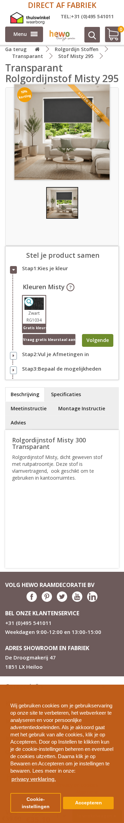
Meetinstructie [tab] (28, 408)
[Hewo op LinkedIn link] (92, 600)
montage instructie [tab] (81, 408)
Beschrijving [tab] (25, 394)
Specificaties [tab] (66, 394)
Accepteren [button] (88, 802)
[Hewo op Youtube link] (77, 600)
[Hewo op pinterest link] (47, 600)
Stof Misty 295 (75, 56)
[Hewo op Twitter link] (62, 600)
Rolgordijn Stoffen (77, 49)
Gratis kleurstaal (34, 327)
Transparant (27, 56)
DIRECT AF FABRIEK (62, 5)
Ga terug (16, 49)
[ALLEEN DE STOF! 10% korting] (62, 131)
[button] (116, 687)
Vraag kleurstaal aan (49, 339)
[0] (109, 37)
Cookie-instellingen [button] (36, 803)
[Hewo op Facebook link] (32, 600)
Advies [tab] (18, 422)
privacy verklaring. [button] (33, 779)
